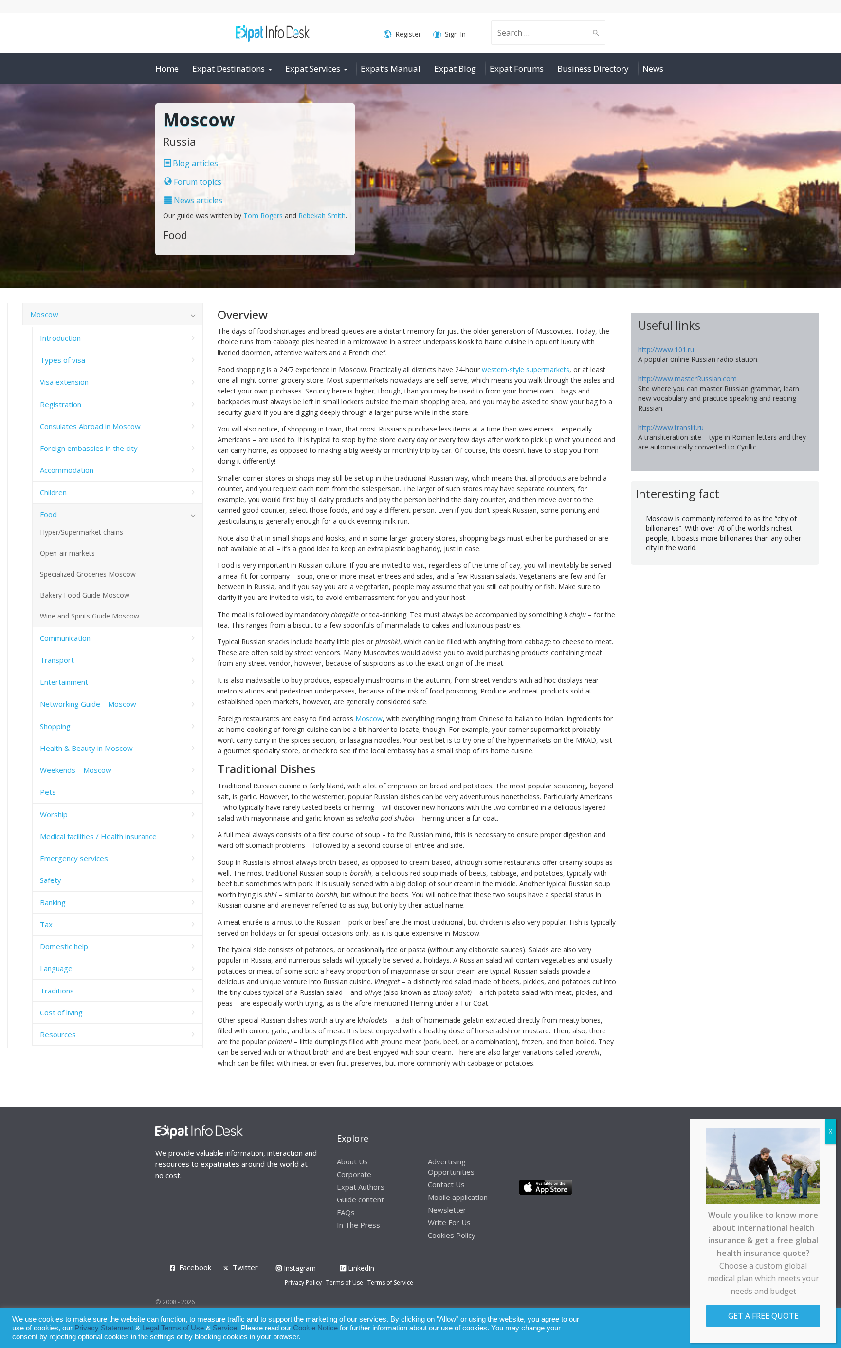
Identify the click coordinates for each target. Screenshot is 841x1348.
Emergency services (74, 858)
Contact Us (446, 1184)
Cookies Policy (451, 1235)
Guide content (360, 1199)
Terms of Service (390, 1282)
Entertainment (64, 682)
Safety (50, 880)
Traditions (57, 990)
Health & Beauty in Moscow (86, 748)
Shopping (55, 726)
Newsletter (447, 1210)
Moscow (369, 718)
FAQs (346, 1212)
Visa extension (64, 382)
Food (48, 514)
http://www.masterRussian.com (687, 378)
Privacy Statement (103, 1328)
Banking (53, 902)
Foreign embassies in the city (89, 448)
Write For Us (449, 1222)
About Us (352, 1161)
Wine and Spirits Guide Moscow (89, 615)
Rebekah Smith (322, 215)
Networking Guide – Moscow (88, 704)
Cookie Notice (315, 1328)
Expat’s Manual (390, 68)
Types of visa (62, 360)
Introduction (60, 338)
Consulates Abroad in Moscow (90, 426)
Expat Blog (455, 68)
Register (408, 33)
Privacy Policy (303, 1282)
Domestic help (64, 946)
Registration (60, 404)
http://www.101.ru (666, 349)
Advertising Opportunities (451, 1167)
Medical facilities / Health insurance (98, 836)
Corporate (354, 1174)
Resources (58, 1034)
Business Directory (593, 68)
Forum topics (196, 181)
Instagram (299, 1268)
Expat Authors (360, 1187)
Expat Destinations (228, 68)
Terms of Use (344, 1282)
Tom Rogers (263, 215)
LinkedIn (360, 1268)
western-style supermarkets (525, 369)
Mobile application (458, 1197)
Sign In (455, 33)
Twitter (245, 1267)
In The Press (358, 1225)
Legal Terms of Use (173, 1328)
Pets (48, 792)
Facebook (195, 1267)
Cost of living (61, 1012)
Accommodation (66, 470)
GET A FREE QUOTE (763, 1316)
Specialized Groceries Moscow (88, 574)
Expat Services (312, 68)
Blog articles (194, 163)
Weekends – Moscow (75, 770)
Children (53, 492)
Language (56, 968)
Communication (65, 638)
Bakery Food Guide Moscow (84, 594)
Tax (46, 924)
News (652, 68)
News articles (197, 200)
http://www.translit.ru (671, 427)
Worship (54, 814)
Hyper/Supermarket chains (81, 532)
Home (167, 68)
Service (225, 1328)
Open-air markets (67, 553)
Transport (57, 660)
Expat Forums (517, 68)
